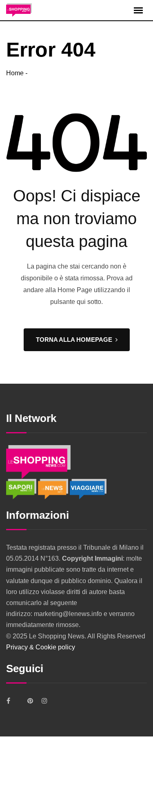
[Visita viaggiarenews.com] (88, 488)
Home (15, 73)
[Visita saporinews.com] (22, 488)
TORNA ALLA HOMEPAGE (74, 339)
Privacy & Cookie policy (40, 647)
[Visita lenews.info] (54, 488)
